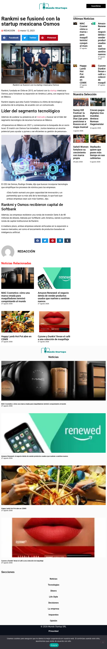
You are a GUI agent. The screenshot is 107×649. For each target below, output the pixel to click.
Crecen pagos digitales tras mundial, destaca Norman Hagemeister (97, 117)
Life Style (53, 597)
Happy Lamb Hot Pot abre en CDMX (83, 74)
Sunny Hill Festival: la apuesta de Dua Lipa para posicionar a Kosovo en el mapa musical (80, 118)
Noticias (53, 579)
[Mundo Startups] (53, 6)
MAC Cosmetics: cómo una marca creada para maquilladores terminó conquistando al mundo (15, 297)
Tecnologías (53, 585)
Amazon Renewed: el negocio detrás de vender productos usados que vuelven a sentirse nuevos (53, 297)
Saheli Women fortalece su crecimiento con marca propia (80, 152)
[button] (10, 38)
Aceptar (54, 645)
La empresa (53, 609)
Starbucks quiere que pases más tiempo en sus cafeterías (97, 152)
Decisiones (53, 603)
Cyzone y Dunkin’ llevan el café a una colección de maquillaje (54, 338)
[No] (103, 642)
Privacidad (53, 631)
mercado (41, 117)
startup (53, 90)
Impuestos (53, 614)
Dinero (53, 591)
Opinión (53, 620)
